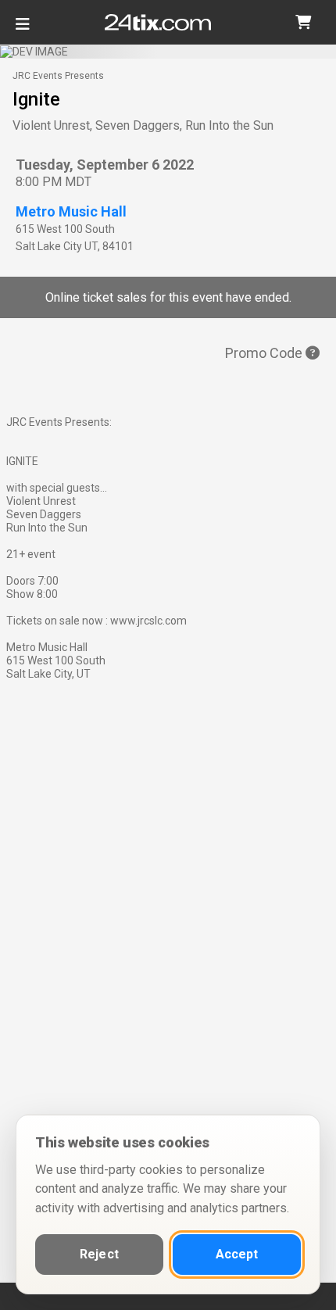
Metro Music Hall (71, 211)
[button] (303, 22)
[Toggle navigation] (22, 30)
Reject (99, 1254)
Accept (237, 1254)
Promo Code (265, 353)
